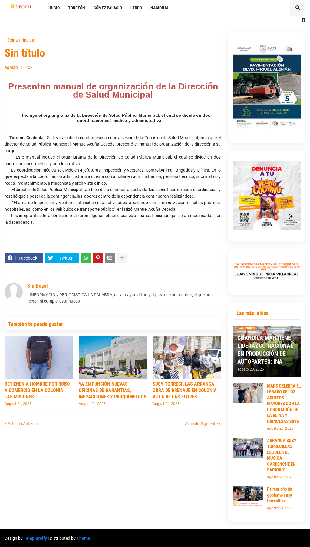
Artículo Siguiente (201, 423)
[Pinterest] (98, 258)
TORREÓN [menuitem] (76, 7)
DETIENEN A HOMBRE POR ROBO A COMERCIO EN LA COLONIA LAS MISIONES (37, 390)
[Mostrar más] (122, 258)
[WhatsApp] (86, 258)
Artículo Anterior (23, 423)
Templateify (35, 538)
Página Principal (20, 40)
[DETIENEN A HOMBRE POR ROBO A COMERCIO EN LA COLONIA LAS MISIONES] (39, 357)
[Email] (110, 258)
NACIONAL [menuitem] (159, 7)
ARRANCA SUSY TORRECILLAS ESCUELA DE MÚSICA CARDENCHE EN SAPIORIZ (281, 455)
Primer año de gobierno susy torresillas (279, 495)
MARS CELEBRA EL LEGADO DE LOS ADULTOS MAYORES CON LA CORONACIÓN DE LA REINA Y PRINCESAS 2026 (284, 403)
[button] (297, 8)
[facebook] (303, 20)
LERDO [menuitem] (136, 7)
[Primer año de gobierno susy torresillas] (248, 496)
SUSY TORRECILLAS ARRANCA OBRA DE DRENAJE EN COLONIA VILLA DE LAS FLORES (185, 390)
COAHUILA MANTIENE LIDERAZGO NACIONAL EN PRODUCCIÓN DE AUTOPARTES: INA (265, 349)
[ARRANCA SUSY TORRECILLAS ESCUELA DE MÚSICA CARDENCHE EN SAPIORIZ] (248, 448)
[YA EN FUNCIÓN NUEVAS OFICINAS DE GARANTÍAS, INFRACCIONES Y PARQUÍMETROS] (113, 357)
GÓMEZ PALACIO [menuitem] (108, 7)
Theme (83, 538)
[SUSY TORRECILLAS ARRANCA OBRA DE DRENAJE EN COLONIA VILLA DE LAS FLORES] (187, 357)
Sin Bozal (37, 286)
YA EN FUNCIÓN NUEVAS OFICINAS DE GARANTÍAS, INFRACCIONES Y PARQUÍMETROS (113, 390)
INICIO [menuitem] (54, 7)
